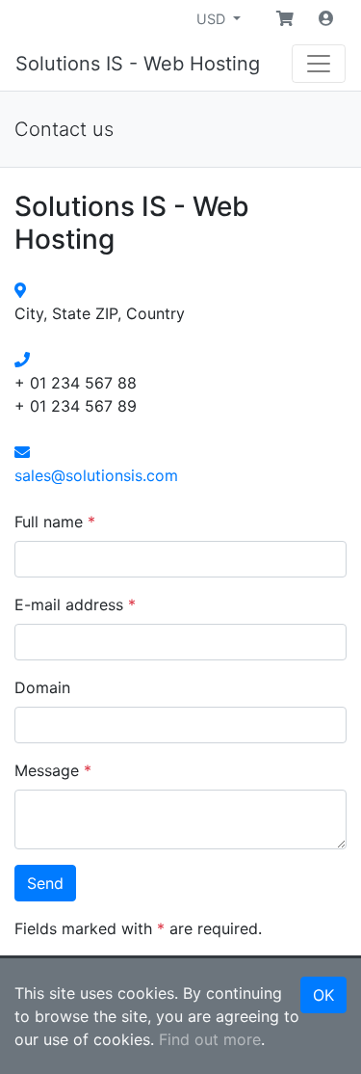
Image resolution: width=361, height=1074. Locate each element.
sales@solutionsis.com (96, 475)
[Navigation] (319, 63)
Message (52, 770)
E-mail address (75, 604)
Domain (42, 687)
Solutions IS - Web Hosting (137, 63)
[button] (285, 18)
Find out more (210, 1039)
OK (323, 995)
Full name (54, 521)
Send (45, 883)
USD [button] (212, 19)
